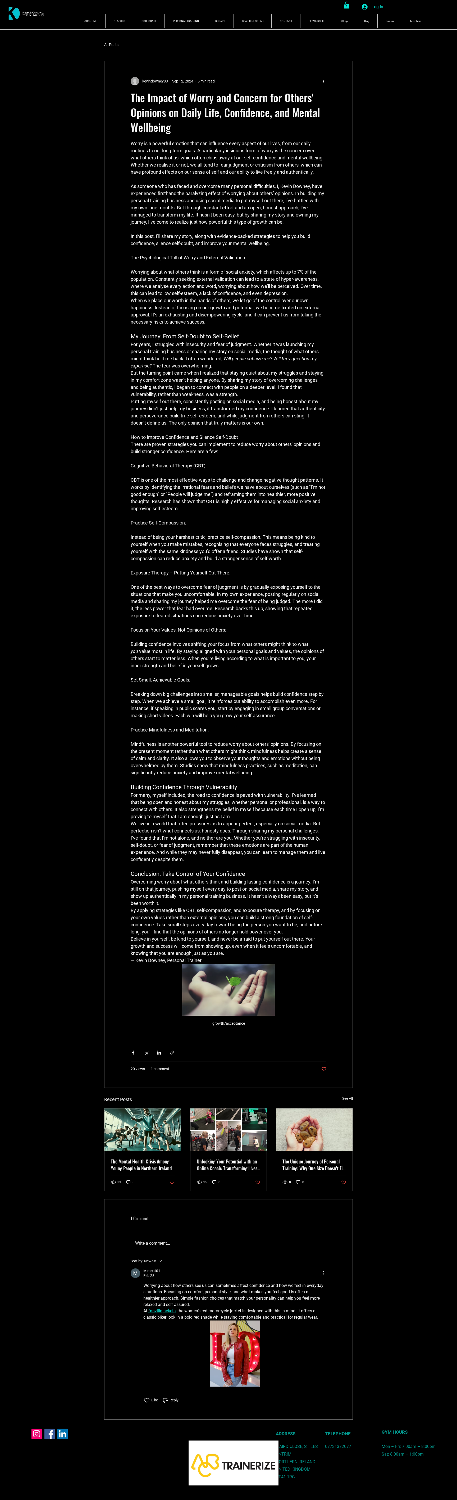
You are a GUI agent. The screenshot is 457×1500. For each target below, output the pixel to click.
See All (347, 1098)
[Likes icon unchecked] (146, 1400)
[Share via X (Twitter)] (146, 1052)
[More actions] (323, 81)
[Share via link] (172, 1052)
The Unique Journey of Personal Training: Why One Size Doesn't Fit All (313, 1165)
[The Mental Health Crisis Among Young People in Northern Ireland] (142, 1129)
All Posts (111, 45)
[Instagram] (36, 1434)
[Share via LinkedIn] (159, 1052)
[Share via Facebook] (133, 1052)
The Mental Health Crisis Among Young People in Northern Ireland (141, 1165)
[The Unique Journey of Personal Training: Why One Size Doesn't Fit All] (314, 1129)
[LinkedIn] (62, 1434)
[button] (347, 5)
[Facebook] (49, 1434)
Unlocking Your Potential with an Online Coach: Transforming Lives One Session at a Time (227, 1165)
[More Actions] (323, 1273)
